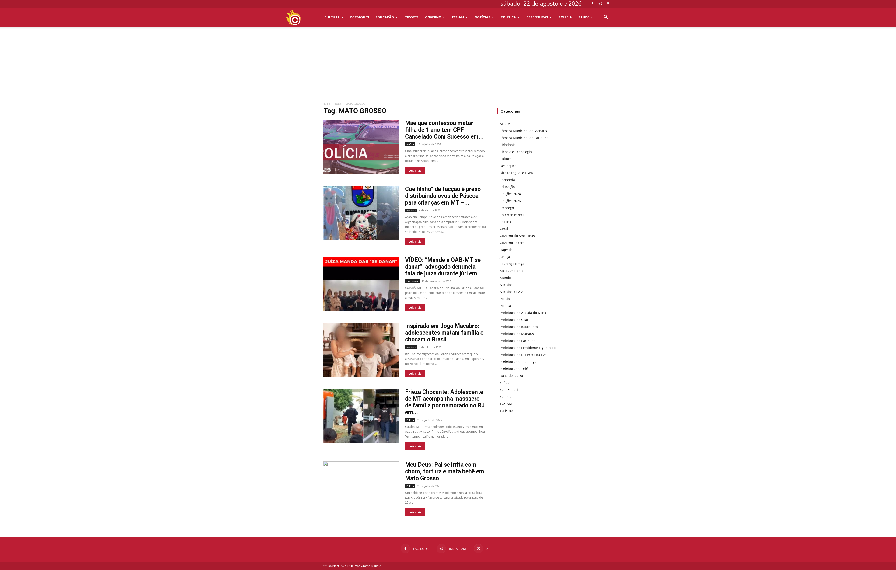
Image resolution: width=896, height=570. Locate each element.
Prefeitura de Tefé (514, 368)
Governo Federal (512, 242)
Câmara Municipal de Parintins (524, 138)
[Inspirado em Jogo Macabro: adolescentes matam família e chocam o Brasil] (361, 350)
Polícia (565, 17)
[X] (607, 3)
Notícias (482, 17)
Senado (505, 396)
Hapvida (506, 249)
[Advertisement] (448, 66)
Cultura (332, 17)
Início (326, 104)
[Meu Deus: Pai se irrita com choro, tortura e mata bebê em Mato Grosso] (361, 488)
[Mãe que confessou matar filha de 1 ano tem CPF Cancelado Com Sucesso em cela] (361, 147)
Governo (433, 17)
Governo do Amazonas (517, 235)
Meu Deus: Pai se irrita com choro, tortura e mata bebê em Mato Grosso (444, 471)
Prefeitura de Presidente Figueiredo (528, 347)
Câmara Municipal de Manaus (523, 131)
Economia (507, 179)
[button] (605, 17)
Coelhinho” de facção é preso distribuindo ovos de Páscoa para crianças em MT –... (443, 196)
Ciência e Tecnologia (516, 151)
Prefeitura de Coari (514, 319)
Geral (504, 228)
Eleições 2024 (510, 193)
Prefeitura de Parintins (517, 340)
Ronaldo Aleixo (511, 375)
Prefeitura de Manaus (517, 333)
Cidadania (508, 144)
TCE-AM (458, 17)
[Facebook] (592, 3)
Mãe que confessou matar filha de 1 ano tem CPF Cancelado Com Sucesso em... (444, 130)
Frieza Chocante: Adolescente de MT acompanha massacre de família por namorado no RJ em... (445, 402)
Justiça (505, 256)
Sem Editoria (510, 389)
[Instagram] (600, 3)
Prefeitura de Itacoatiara (519, 326)
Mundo (505, 277)
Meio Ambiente (512, 270)
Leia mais (415, 170)
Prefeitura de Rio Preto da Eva (523, 354)
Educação (385, 17)
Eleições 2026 (510, 200)
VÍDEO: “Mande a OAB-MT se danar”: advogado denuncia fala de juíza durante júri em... (443, 267)
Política (508, 17)
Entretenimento (512, 214)
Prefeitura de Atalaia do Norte (523, 312)
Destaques (359, 17)
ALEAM (505, 124)
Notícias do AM (511, 291)
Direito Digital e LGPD (516, 172)
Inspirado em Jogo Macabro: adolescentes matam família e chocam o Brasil (444, 333)
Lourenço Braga (512, 263)
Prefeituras (537, 17)
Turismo (506, 410)
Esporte (411, 17)
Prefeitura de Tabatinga (518, 361)
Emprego (507, 207)
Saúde (583, 17)
